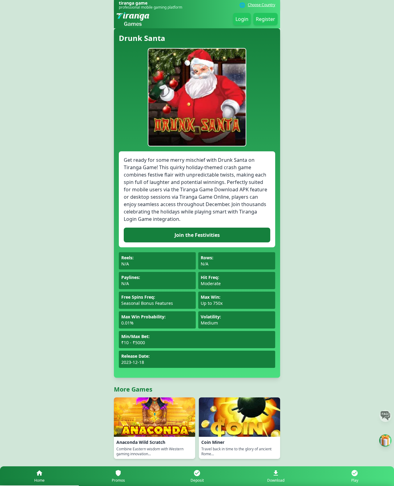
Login (241, 19)
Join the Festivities (197, 235)
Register (265, 19)
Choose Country (261, 4)
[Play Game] (385, 440)
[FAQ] (385, 416)
